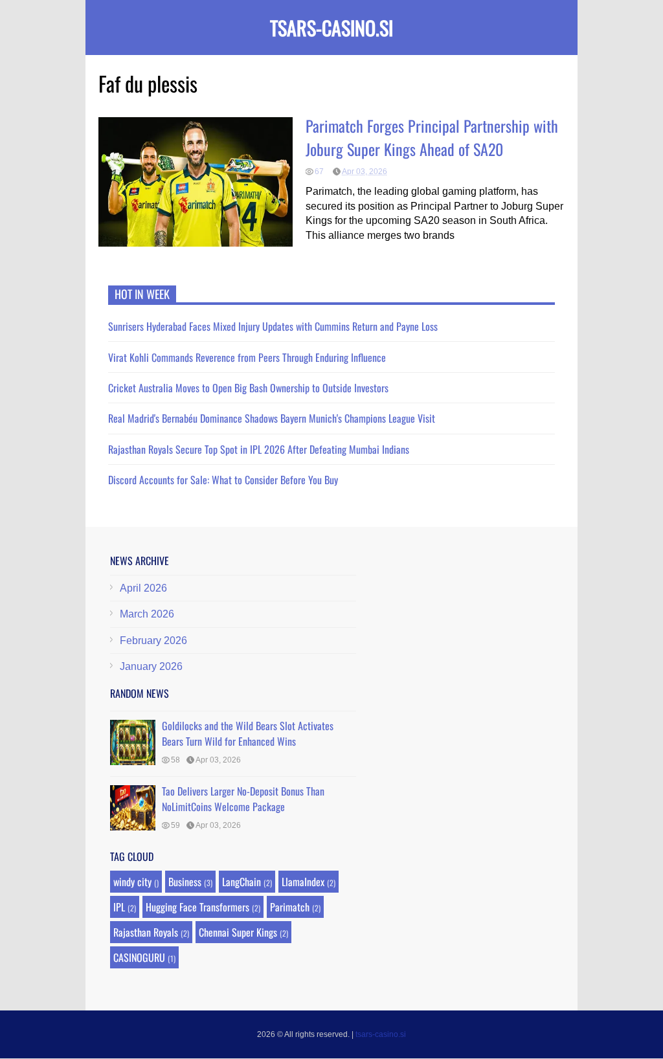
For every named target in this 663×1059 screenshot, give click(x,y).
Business (184, 881)
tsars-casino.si (331, 27)
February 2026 (153, 640)
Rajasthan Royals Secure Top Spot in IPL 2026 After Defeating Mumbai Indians (258, 449)
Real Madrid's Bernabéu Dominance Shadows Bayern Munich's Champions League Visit (271, 418)
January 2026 (151, 666)
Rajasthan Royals (145, 932)
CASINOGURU (139, 957)
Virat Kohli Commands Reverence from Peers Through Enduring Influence (247, 357)
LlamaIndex (303, 881)
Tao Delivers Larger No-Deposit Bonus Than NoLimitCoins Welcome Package (243, 798)
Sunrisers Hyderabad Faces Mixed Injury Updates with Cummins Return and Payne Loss (273, 326)
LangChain (241, 881)
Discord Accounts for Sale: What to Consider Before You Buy (223, 479)
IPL (119, 907)
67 (319, 171)
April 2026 (143, 588)
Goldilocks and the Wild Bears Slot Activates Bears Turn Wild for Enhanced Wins (247, 733)
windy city (132, 881)
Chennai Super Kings (238, 932)
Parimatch (289, 907)
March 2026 (147, 613)
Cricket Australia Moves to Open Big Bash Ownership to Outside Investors (248, 388)
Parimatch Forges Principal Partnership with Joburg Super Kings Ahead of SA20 (432, 137)
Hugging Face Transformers (197, 907)
